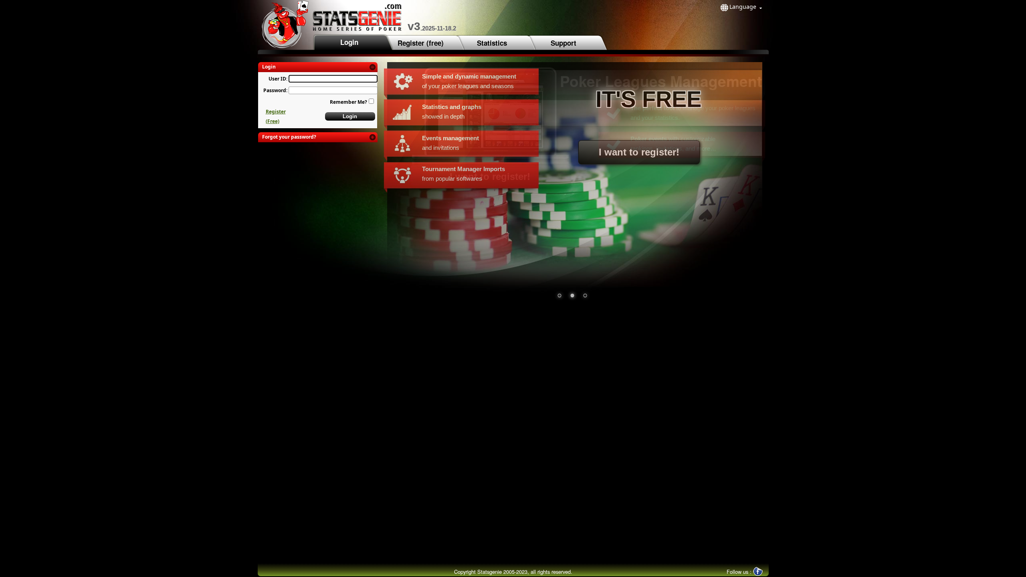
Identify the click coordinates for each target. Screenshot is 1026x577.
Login (349, 42)
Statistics (492, 43)
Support (563, 43)
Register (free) (421, 43)
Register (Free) (276, 116)
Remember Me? (348, 102)
